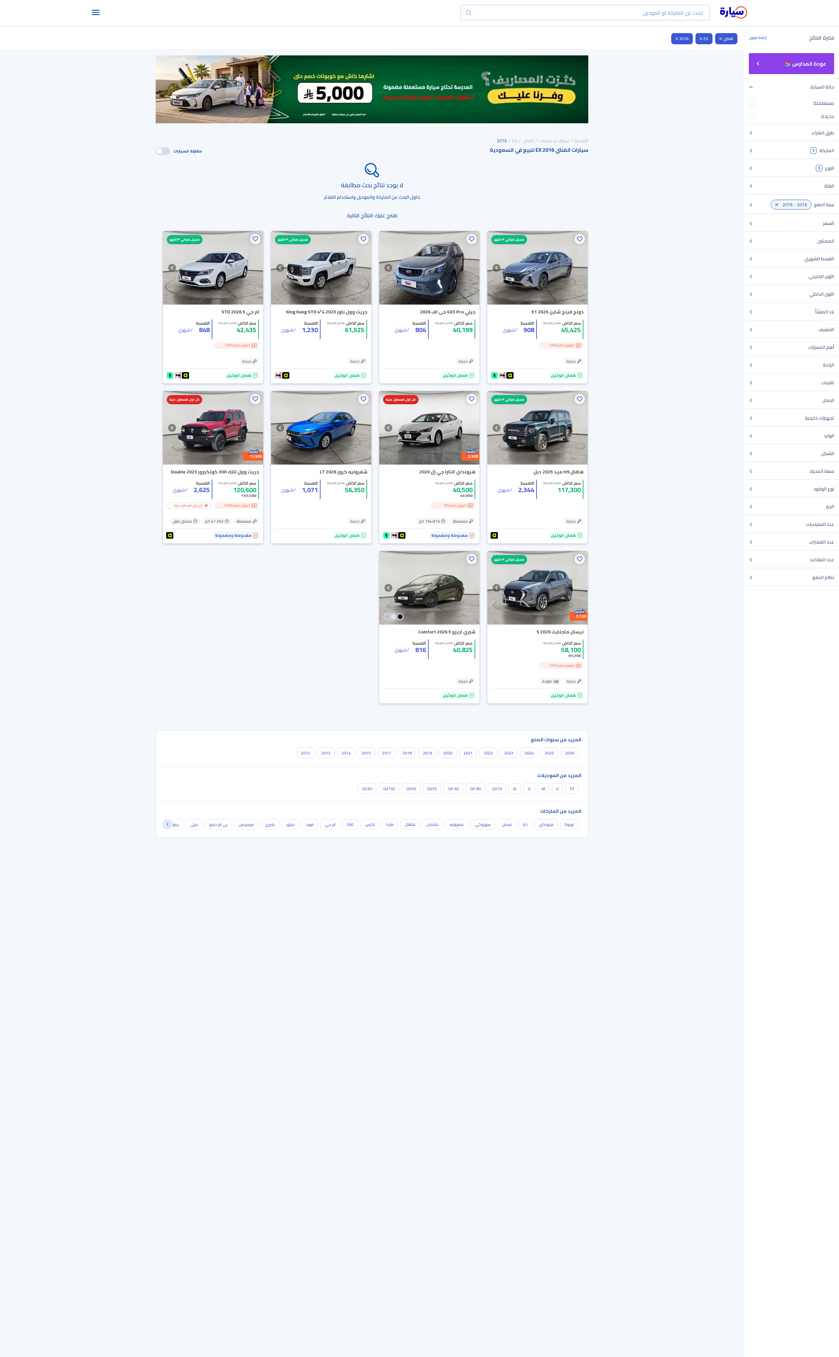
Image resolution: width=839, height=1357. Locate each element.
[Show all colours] (393, 617)
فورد (310, 824)
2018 (407, 753)
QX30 (367, 788)
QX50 (411, 788)
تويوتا (569, 824)
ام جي (330, 824)
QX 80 (475, 788)
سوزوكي (483, 824)
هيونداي (546, 824)
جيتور (290, 824)
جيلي (194, 824)
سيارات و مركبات (554, 140)
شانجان (432, 824)
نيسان (507, 824)
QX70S (389, 788)
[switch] (163, 151)
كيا (525, 824)
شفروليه (457, 824)
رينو (176, 824)
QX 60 (453, 788)
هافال (410, 824)
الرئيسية (581, 140)
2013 (325, 753)
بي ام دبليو (218, 824)
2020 (447, 753)
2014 (346, 753)
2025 (549, 753)
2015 (366, 753)
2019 (427, 753)
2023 (508, 753)
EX (706, 38)
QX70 (497, 788)
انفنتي (728, 38)
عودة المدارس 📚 (805, 64)
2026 (569, 753)
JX (515, 788)
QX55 (432, 788)
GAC (350, 824)
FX (572, 788)
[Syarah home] (733, 12)
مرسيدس (246, 824)
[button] (580, 239)
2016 (684, 38)
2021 (468, 753)
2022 (488, 753)
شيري (270, 824)
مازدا (390, 824)
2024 (529, 753)
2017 (386, 753)
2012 (305, 753)
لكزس (370, 824)
